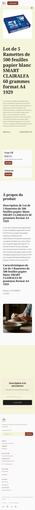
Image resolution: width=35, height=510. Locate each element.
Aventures (5, 471)
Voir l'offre (8, 163)
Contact (4, 503)
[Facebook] (15, 506)
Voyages (4, 474)
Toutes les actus (6, 490)
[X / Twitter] (11, 506)
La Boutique (13, 3)
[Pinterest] (7, 506)
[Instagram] (3, 506)
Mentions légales (14, 503)
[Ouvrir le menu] (32, 7)
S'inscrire (29, 434)
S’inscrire (17, 402)
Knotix (4, 499)
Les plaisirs (5, 485)
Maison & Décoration (8, 461)
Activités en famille (7, 443)
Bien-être (5, 482)
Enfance (4, 448)
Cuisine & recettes (7, 456)
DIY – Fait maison (7, 464)
